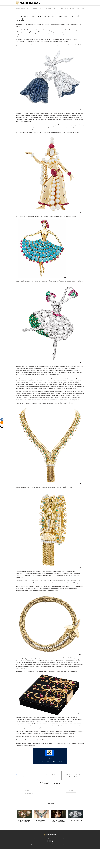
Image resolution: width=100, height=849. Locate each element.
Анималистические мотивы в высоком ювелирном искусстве (41, 820)
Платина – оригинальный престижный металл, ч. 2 (75, 820)
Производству (71, 8)
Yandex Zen (50, 841)
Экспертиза (29, 8)
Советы (65, 838)
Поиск (82, 2)
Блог (78, 8)
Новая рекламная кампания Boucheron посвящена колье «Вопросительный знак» (59, 821)
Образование (62, 8)
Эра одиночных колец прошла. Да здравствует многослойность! (24, 820)
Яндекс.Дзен (52, 841)
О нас (82, 8)
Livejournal (47, 841)
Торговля (48, 8)
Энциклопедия (20, 8)
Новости (41, 8)
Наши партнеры (59, 838)
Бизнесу (35, 8)
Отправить (71, 790)
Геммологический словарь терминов (40, 838)
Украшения (55, 8)
